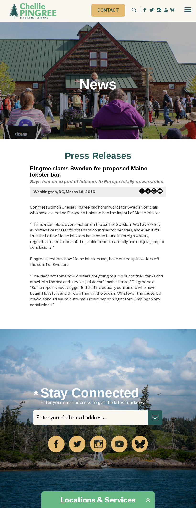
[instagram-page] (159, 10)
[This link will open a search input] (134, 10)
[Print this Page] (154, 192)
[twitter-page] (152, 10)
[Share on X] (148, 192)
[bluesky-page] (172, 10)
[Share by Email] (160, 192)
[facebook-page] (144, 10)
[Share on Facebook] (142, 192)
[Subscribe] (155, 417)
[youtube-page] (166, 10)
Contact (108, 10)
